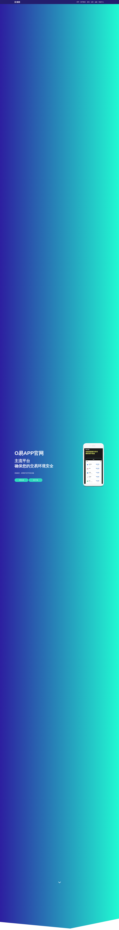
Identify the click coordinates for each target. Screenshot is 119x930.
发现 (88, 2)
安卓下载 (35, 480)
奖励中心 (101, 2)
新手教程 (83, 2)
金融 (96, 2)
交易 (92, 2)
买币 (78, 2)
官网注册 (21, 480)
